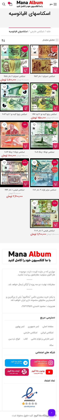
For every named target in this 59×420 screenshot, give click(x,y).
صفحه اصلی (47, 326)
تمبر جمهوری (33, 326)
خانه (49, 31)
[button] (26, 70)
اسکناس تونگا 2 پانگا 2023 (14, 152)
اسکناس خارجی (37, 31)
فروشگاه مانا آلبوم (41, 415)
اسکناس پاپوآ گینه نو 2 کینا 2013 (14, 114)
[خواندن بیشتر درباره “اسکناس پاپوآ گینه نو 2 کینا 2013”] (26, 108)
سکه (51, 345)
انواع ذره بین (14, 339)
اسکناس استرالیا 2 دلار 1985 (14, 76)
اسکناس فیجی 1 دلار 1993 (14, 190)
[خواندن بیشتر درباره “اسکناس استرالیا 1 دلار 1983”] (56, 70)
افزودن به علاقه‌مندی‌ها (34, 49)
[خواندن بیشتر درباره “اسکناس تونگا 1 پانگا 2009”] (56, 146)
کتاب (25, 339)
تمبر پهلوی (19, 326)
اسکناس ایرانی (47, 332)
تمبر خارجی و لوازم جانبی (42, 339)
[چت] (51, 412)
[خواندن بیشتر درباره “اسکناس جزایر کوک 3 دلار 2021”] (56, 184)
